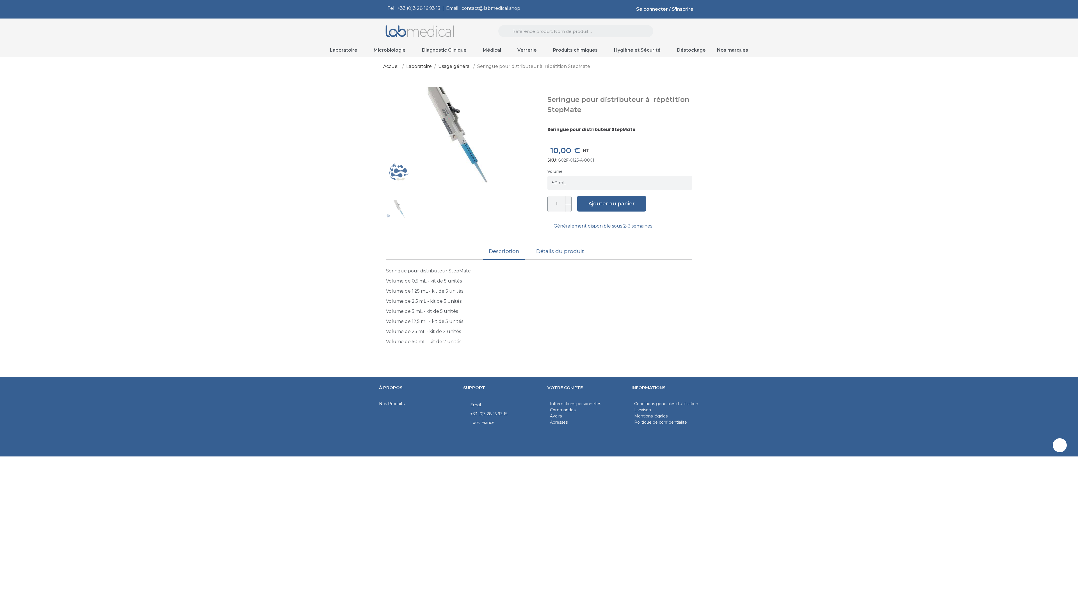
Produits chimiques (575, 50)
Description (504, 251)
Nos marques (732, 50)
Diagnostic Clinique (444, 50)
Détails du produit (560, 251)
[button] (392, 136)
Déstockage (691, 50)
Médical (492, 50)
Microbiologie (390, 50)
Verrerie (527, 50)
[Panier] (685, 31)
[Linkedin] (1060, 445)
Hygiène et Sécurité (637, 50)
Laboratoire (343, 50)
